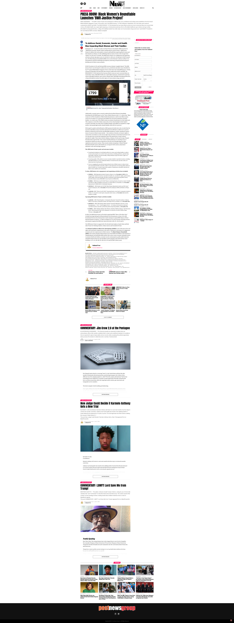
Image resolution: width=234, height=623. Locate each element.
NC (111, 266)
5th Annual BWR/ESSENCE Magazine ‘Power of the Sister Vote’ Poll (100, 255)
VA (121, 267)
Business (111, 8)
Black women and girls (111, 257)
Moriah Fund (113, 265)
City (135, 75)
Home (90, 8)
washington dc (126, 267)
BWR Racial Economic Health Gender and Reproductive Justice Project (110, 259)
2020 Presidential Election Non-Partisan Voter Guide (97, 254)
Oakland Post (88, 34)
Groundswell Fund (90, 264)
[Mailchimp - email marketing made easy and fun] (149, 87)
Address (136, 67)
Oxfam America (118, 266)
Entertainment (104, 8)
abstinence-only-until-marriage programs (95, 256)
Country (144, 79)
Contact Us (142, 8)
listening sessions (90, 265)
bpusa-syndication (89, 340)
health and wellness (99, 264)
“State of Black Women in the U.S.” (120, 253)
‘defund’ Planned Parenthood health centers (102, 253)
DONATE (94, 8)
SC (106, 267)
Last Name (137, 63)
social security (116, 267)
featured (113, 263)
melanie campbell (103, 265)
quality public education (99, 267)
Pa (123, 266)
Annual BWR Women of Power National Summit (117, 256)
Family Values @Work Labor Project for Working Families (98, 263)
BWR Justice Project (90, 259)
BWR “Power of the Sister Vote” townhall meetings (112, 258)
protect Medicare (89, 267)
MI (108, 265)
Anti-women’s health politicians (93, 257)
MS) (117, 265)
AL (105, 256)
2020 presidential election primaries (116, 254)
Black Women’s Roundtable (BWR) (93, 258)
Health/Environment (127, 8)
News (98, 8)
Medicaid (96, 265)
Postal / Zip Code (138, 79)
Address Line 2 (137, 71)
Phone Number (137, 83)
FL (116, 263)
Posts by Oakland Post (97, 247)
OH (113, 266)
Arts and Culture (117, 8)
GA (118, 263)
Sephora (110, 267)
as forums (103, 257)
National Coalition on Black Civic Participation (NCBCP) (98, 266)
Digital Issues (135, 8)
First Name (137, 59)
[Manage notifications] (231, 620)
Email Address (138, 55)
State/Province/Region (147, 75)
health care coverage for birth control (113, 264)
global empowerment (125, 263)
